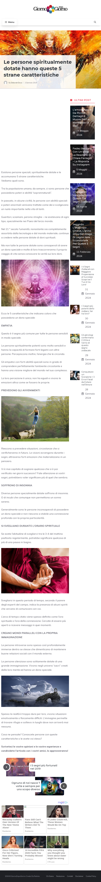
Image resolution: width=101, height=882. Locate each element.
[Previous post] (6, 767)
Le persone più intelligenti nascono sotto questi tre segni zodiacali (82, 195)
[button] (95, 22)
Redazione (60, 876)
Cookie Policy (91, 876)
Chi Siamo (50, 876)
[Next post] (64, 786)
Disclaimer (79, 876)
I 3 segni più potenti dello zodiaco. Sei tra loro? (87, 310)
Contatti (70, 876)
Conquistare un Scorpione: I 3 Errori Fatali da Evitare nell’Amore (88, 378)
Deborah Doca (16, 83)
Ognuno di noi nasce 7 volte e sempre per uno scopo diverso (26, 786)
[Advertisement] (35, 113)
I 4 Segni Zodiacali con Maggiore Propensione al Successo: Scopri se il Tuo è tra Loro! (87, 276)
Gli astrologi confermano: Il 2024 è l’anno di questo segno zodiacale (87, 343)
